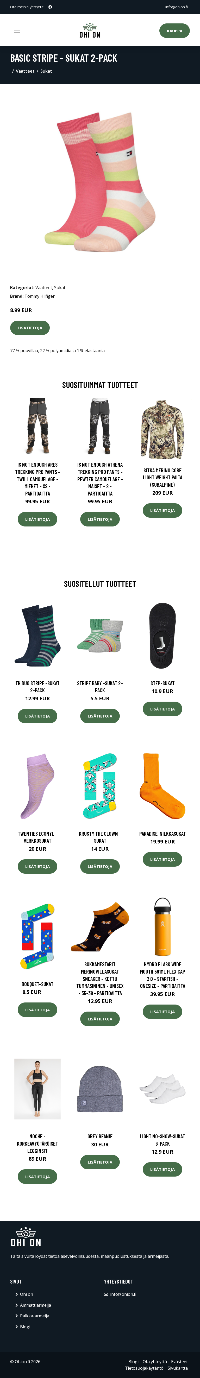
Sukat (46, 71)
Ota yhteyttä (155, 1361)
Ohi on (26, 1294)
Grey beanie (100, 1136)
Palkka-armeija (34, 1316)
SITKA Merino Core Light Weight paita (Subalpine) (162, 477)
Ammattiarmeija (35, 1305)
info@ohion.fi (176, 6)
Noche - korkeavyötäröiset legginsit (37, 1143)
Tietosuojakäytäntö (144, 1368)
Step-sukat (163, 683)
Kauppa (174, 30)
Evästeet (179, 1361)
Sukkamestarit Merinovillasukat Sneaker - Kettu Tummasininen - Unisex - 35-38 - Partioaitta (100, 978)
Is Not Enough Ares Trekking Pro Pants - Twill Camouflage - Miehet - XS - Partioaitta (37, 478)
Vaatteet (25, 71)
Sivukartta (178, 1368)
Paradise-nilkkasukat (162, 833)
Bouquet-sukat (37, 984)
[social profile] (50, 7)
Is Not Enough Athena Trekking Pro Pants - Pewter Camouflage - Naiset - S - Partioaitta (100, 478)
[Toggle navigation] (17, 30)
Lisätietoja (30, 327)
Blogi (25, 1327)
